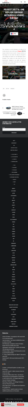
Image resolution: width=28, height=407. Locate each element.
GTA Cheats (14, 167)
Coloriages (13, 309)
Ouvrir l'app (20, 404)
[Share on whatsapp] (18, 26)
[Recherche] (21, 2)
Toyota (13, 295)
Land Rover (13, 250)
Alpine (13, 193)
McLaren (13, 262)
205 (3, 88)
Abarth (13, 188)
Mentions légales (14, 150)
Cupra (13, 214)
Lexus (13, 252)
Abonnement (14, 143)
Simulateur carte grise (13, 304)
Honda (13, 229)
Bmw (13, 202)
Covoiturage (13, 314)
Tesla (13, 293)
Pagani (13, 274)
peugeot (12, 88)
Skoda (13, 288)
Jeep (13, 238)
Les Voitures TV (14, 154)
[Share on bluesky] (21, 26)
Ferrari (13, 221)
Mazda (13, 260)
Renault (13, 281)
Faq (14, 145)
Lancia (13, 248)
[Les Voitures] (6, 2)
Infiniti (13, 233)
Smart (13, 291)
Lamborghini (13, 245)
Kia (13, 241)
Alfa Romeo (13, 190)
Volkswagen (13, 298)
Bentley (13, 200)
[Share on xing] (24, 26)
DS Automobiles (13, 219)
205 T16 (7, 88)
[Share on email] (14, 29)
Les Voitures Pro (14, 156)
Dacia (14, 217)
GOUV (14, 316)
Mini (13, 267)
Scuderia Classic (14, 161)
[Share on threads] (9, 26)
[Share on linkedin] (15, 26)
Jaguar (13, 236)
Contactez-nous (14, 147)
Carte (14, 140)
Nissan (13, 269)
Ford (13, 226)
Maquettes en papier (14, 307)
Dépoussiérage (14, 172)
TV (5, 364)
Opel (13, 272)
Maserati (13, 257)
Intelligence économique (14, 174)
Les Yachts (14, 159)
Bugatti (13, 205)
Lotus (13, 255)
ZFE (13, 312)
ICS (14, 184)
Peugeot (20, 51)
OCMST (14, 181)
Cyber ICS (14, 179)
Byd (13, 207)
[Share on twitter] (6, 26)
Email (3, 127)
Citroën (13, 212)
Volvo (13, 300)
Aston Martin (13, 195)
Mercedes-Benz (13, 264)
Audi (13, 198)
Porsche (13, 279)
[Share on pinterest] (12, 26)
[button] (25, 2)
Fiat (13, 224)
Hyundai (13, 231)
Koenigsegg (13, 243)
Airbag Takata (13, 321)
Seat (13, 286)
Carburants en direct (13, 326)
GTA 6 (14, 165)
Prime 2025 (14, 319)
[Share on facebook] (4, 26)
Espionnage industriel (14, 177)
